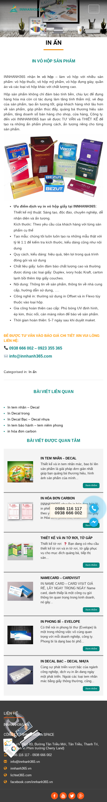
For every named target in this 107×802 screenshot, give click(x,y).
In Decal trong (18, 413)
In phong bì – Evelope (20, 635)
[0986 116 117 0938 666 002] (93, 508)
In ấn (54, 42)
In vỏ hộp (45, 77)
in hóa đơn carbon (21, 431)
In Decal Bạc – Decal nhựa (28, 419)
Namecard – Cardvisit (20, 591)
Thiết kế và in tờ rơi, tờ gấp (20, 551)
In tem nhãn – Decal (23, 407)
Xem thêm (91, 485)
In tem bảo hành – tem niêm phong (35, 425)
